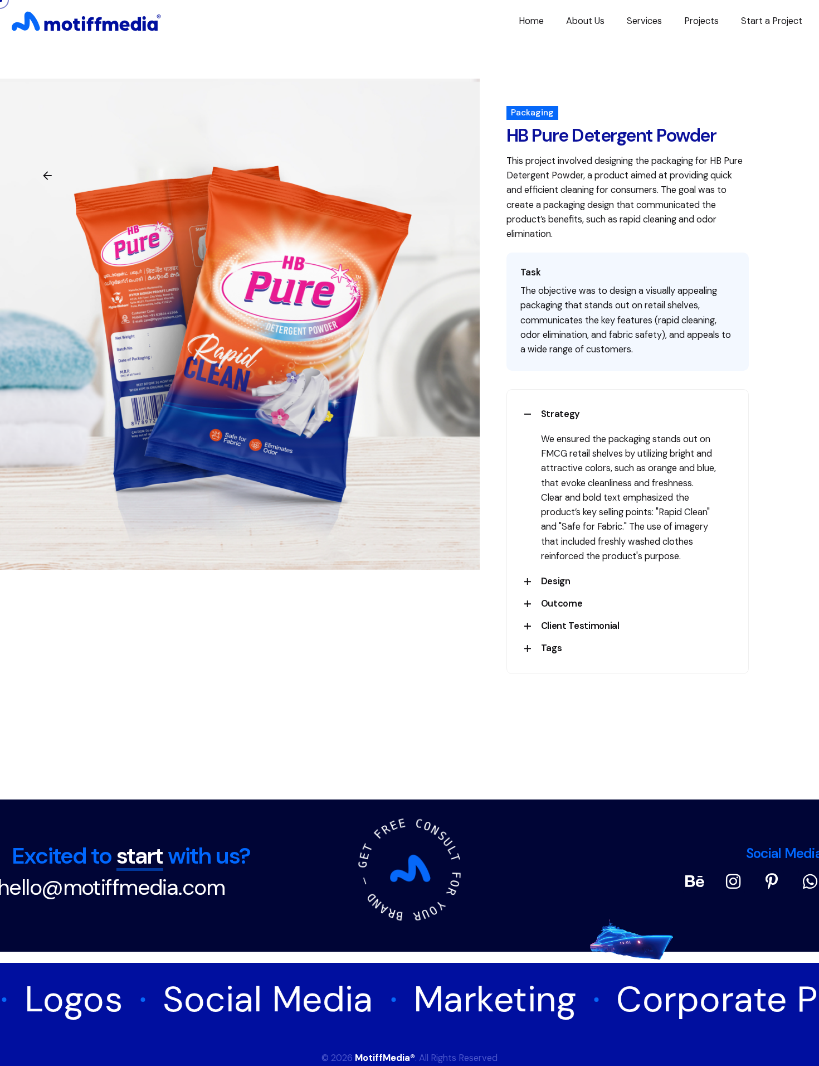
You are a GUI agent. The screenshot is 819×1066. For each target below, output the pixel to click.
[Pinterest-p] (771, 881)
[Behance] (694, 881)
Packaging (532, 112)
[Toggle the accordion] (527, 414)
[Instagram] (733, 881)
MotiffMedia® (385, 1058)
